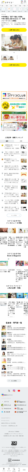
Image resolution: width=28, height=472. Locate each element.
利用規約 (17, 431)
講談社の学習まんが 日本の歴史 (8, 423)
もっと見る (14, 215)
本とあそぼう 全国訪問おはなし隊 (9, 425)
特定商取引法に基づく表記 (9, 435)
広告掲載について (8, 433)
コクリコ (11, 316)
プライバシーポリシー (18, 433)
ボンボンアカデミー (5, 418)
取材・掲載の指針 (20, 435)
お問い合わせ (11, 431)
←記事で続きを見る (14, 30)
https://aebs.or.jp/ (14, 455)
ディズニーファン (5, 420)
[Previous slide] (3, 42)
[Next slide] (25, 42)
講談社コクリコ (3, 305)
